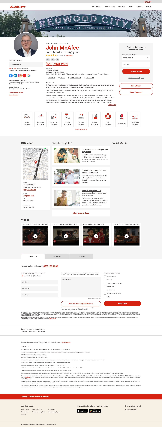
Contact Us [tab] (33, 256)
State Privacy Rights (54, 412)
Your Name (25, 282)
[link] (18, 7)
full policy (27, 377)
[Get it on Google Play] (95, 411)
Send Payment (136, 92)
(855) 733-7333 (52, 318)
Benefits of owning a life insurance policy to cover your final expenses (94, 193)
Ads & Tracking (25, 409)
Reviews (121, 7)
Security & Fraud (37, 409)
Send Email (122, 304)
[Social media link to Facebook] (11, 75)
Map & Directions (30, 189)
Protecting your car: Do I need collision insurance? (94, 171)
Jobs (130, 7)
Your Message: (66, 279)
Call (10, 68)
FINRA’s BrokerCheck (16, 92)
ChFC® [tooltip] (47, 59)
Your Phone (37, 276)
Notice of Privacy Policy (38, 412)
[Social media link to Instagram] (20, 75)
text (15, 68)
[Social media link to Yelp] (24, 75)
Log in (148, 7)
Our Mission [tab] (57, 256)
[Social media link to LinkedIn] (15, 75)
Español (147, 1)
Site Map (23, 414)
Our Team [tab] (81, 256)
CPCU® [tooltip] (52, 59)
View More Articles (81, 213)
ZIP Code (126, 64)
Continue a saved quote (136, 78)
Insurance (96, 7)
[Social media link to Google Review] (29, 75)
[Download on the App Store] (82, 411)
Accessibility (51, 409)
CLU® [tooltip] (57, 59)
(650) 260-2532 (57, 64)
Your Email (27, 276)
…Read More (112, 104)
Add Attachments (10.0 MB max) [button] (81, 304)
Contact (139, 7)
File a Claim (136, 86)
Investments (110, 7)
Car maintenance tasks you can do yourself (95, 151)
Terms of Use (24, 412)
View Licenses (13, 95)
